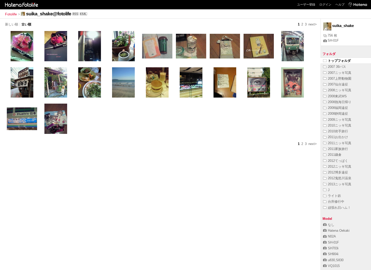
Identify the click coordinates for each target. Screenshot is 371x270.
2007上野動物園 (339, 78)
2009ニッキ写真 (339, 120)
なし (331, 225)
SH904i (333, 254)
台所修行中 (336, 201)
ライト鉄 (334, 196)
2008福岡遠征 (338, 108)
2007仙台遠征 (338, 84)
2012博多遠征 (338, 172)
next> (312, 24)
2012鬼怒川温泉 (339, 178)
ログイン (325, 4)
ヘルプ (339, 4)
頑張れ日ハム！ (339, 207)
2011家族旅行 (338, 149)
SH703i (333, 248)
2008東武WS (337, 96)
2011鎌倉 (334, 155)
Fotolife (11, 14)
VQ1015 (334, 266)
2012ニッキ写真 (339, 166)
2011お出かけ (338, 137)
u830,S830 (335, 260)
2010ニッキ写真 (339, 125)
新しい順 (11, 24)
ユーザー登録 (306, 4)
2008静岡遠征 (338, 113)
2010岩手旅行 (338, 131)
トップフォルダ (339, 61)
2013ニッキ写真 (339, 184)
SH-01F (333, 40)
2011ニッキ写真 (339, 143)
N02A (332, 236)
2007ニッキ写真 (339, 73)
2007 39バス (337, 67)
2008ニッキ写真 (339, 90)
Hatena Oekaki (339, 230)
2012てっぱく (338, 161)
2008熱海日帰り (339, 102)
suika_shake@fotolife (48, 13)
